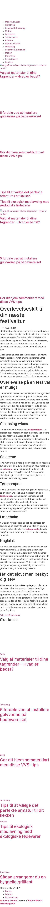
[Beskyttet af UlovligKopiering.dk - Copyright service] (44, 900)
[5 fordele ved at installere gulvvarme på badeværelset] (25, 701)
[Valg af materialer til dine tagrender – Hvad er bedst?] (25, 651)
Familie (3, 821)
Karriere (9, 40)
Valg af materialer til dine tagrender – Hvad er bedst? (20, 74)
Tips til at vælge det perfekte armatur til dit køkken (21, 194)
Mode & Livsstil (12, 21)
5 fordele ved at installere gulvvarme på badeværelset (20, 114)
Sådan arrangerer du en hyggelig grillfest (23, 879)
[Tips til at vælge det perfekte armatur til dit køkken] (25, 797)
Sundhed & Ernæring (15, 28)
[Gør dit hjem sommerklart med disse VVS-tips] (25, 751)
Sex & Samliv (11, 37)
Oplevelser (10, 34)
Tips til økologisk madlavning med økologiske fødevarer (24, 203)
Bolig (2, 654)
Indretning (10, 25)
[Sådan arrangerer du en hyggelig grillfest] (25, 869)
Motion (8, 31)
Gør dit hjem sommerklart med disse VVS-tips (22, 154)
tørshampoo (6, 496)
